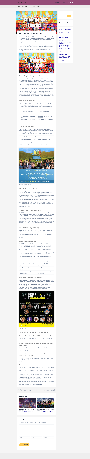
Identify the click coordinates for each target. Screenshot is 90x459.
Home (19, 6)
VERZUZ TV (21, 2)
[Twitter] (72, 2)
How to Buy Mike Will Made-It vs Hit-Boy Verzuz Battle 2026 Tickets (65, 50)
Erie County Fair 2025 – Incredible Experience (26, 410)
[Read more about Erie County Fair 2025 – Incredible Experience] (27, 403)
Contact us (64, 2)
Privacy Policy (57, 2)
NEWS (33, 6)
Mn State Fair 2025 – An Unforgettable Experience (45, 410)
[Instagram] (68, 2)
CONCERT (44, 6)
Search (69, 15)
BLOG (30, 6)
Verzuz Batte (24, 6)
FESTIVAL (39, 6)
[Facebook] (70, 2)
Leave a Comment (22, 411)
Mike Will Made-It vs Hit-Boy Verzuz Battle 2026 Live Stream (65, 57)
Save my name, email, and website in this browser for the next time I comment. (32, 441)
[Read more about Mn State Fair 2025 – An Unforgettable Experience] (45, 403)
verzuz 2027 (61, 60)
